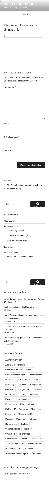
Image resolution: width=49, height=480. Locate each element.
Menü (25, 14)
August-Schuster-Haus (15, 364)
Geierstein (9, 389)
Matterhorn (10, 414)
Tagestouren (9, 226)
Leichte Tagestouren (15, 230)
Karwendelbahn (24, 399)
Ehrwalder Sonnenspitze (29, 379)
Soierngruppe (24, 433)
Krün (22, 404)
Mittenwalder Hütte (26, 414)
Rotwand (32, 418)
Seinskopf (28, 428)
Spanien (23, 438)
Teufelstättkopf (11, 443)
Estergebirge (35, 384)
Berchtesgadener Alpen (15, 374)
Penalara (9, 418)
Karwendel (9, 399)
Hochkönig (10, 394)
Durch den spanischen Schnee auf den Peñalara (24, 298)
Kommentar (10, 87)
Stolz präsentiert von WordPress (17, 473)
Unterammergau (35, 443)
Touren (7, 246)
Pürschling (20, 418)
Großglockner (23, 389)
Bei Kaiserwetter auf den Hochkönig (19, 306)
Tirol (23, 443)
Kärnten (31, 404)
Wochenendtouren (11, 252)
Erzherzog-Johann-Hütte (15, 384)
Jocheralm (33, 394)
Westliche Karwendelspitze (16, 453)
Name (7, 123)
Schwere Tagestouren (16, 240)
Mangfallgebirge (21, 409)
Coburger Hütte (35, 374)
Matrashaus (36, 409)
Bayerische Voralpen (14, 369)
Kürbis (8, 409)
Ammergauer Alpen (13, 359)
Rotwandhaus (11, 423)
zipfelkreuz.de (19, 4)
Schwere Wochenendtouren (19, 256)
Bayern (29, 369)
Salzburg (24, 423)
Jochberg (22, 394)
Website (7, 150)
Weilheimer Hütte (26, 448)
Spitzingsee (36, 438)
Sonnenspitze (11, 438)
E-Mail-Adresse (11, 137)
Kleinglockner (11, 404)
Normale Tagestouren (16, 235)
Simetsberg (10, 433)
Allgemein (8, 220)
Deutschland (10, 379)
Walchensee (10, 448)
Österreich (36, 453)
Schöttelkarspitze (12, 428)
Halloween (37, 389)
